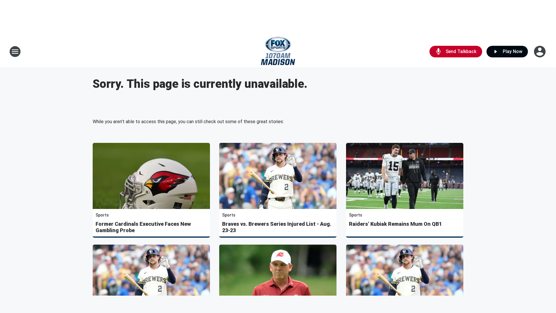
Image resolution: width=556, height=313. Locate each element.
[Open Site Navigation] (15, 51)
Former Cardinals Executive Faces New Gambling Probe (143, 227)
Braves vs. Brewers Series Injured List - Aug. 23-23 (276, 227)
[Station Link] (278, 52)
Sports (102, 215)
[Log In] (540, 51)
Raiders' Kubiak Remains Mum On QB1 (395, 224)
